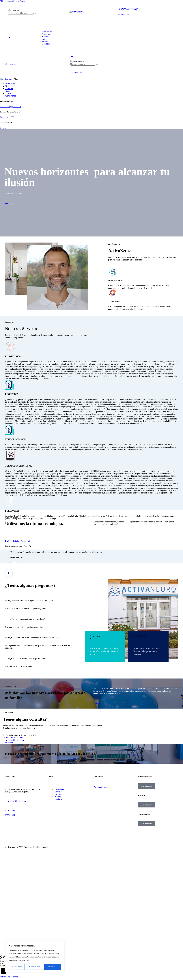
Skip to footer (19, 1)
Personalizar (17, 967)
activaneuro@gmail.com (10, 106)
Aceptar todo (52, 967)
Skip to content (6, 1)
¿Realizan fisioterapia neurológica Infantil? (28, 658)
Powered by (9, 977)
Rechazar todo (34, 967)
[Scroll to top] (1, 954)
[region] (34, 957)
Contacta (4, 128)
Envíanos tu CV (7, 117)
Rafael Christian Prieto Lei (17, 541)
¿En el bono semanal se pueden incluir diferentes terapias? (34, 637)
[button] (9, 37)
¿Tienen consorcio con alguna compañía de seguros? (32, 600)
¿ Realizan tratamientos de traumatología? (27, 619)
